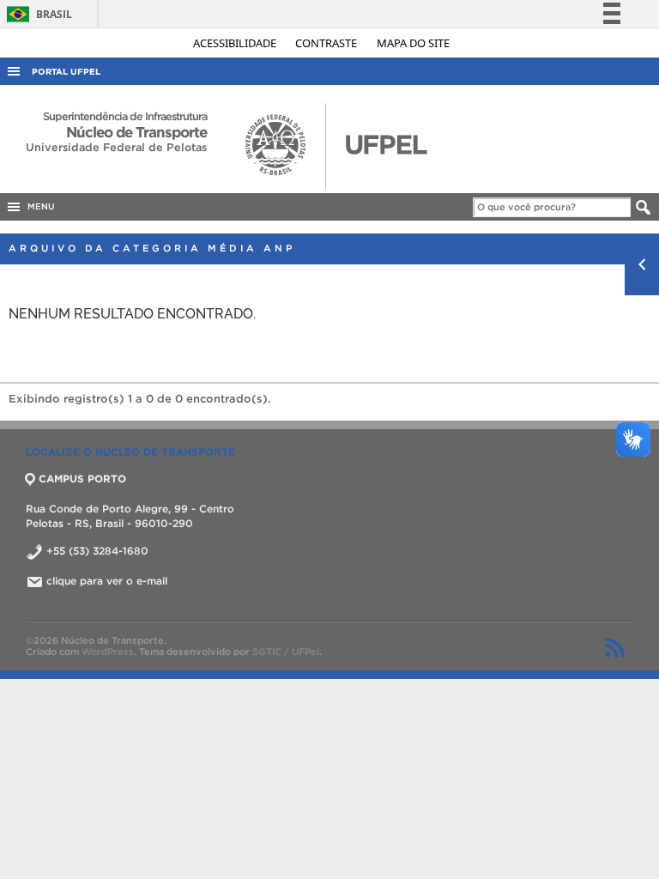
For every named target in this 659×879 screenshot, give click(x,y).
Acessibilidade (236, 43)
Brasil (36, 14)
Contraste (327, 43)
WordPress (108, 651)
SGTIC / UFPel (285, 651)
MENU (38, 206)
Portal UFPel (66, 71)
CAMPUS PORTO (82, 478)
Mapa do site (413, 43)
